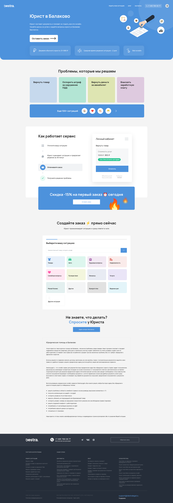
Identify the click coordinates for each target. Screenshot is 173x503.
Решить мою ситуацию (116, 6)
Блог (129, 6)
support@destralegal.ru (128, 496)
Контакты (138, 6)
